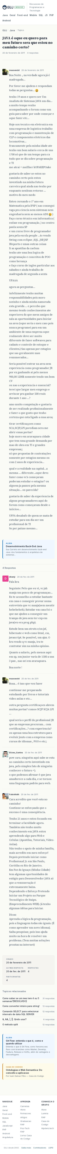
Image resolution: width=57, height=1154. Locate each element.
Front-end (7, 1114)
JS (46, 15)
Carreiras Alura (24, 1108)
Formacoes (25, 1113)
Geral (12, 15)
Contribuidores (39, 1148)
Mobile (33, 15)
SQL (41, 15)
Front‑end (22, 15)
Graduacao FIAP (25, 1123)
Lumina (44, 1113)
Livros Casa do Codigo (26, 1137)
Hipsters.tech (47, 1128)
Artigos (23, 1117)
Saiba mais (26, 1148)
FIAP (43, 1117)
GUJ (4, 30)
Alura (43, 1109)
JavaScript (7, 1125)
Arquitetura (7, 1137)
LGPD (50, 1148)
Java (5, 15)
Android (6, 20)
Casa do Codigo (45, 1123)
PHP (51, 15)
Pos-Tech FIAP (24, 1130)
